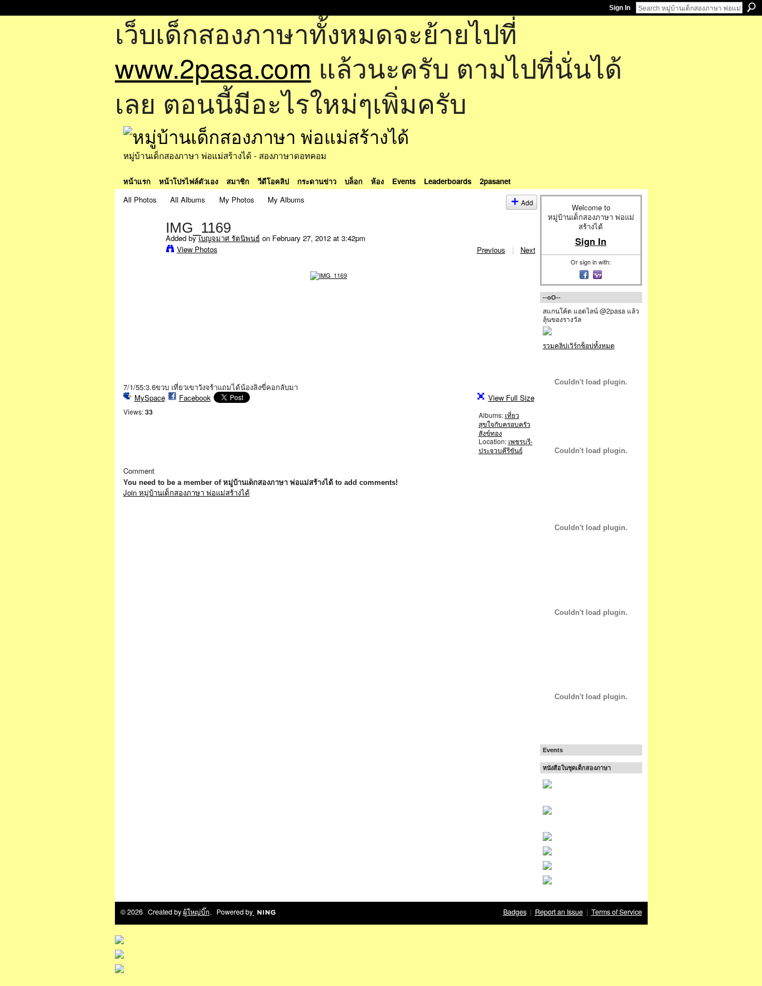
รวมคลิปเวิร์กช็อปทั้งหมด (579, 345)
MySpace (149, 397)
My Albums (286, 199)
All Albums (187, 199)
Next (528, 249)
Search (751, 7)
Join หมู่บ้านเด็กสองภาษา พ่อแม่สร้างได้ (186, 492)
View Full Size (511, 397)
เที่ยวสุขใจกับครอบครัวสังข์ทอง (504, 423)
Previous (491, 249)
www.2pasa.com (213, 67)
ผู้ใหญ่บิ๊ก (196, 912)
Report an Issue (559, 912)
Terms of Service (616, 912)
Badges (515, 912)
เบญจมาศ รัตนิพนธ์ (229, 238)
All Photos (140, 199)
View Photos (197, 249)
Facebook (195, 397)
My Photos (236, 199)
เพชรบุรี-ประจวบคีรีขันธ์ (506, 445)
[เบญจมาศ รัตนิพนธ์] (141, 250)
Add (527, 202)
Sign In (619, 8)
